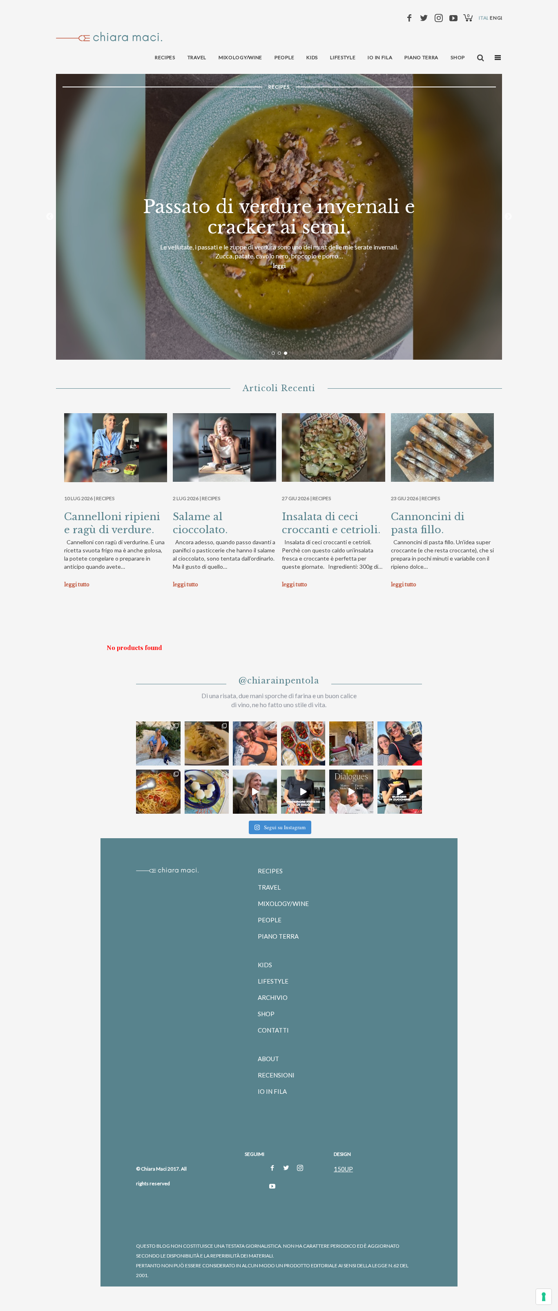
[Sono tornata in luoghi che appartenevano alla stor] (207, 743)
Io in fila (272, 1091)
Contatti (273, 1030)
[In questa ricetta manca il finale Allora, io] (399, 792)
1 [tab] (273, 353)
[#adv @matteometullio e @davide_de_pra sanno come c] (351, 792)
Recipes (105, 498)
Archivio (273, 997)
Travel (269, 887)
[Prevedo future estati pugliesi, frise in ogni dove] (158, 743)
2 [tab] (279, 353)
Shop (266, 1013)
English (501, 18)
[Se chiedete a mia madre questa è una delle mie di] (303, 792)
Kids (265, 964)
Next (508, 217)
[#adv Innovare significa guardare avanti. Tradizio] (255, 792)
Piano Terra (278, 936)
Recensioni (276, 1075)
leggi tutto (76, 584)
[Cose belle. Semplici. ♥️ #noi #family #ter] (399, 743)
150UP (343, 1169)
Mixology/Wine (283, 903)
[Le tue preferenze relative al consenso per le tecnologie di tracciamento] (543, 1296)
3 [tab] (285, 353)
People (269, 920)
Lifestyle (273, 981)
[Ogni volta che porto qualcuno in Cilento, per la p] (255, 743)
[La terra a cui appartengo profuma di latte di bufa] (207, 792)
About (268, 1058)
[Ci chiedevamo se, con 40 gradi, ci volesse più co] (303, 743)
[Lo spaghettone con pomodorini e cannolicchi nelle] (158, 792)
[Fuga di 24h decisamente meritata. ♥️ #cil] (351, 743)
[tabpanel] (279, 217)
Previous (50, 217)
